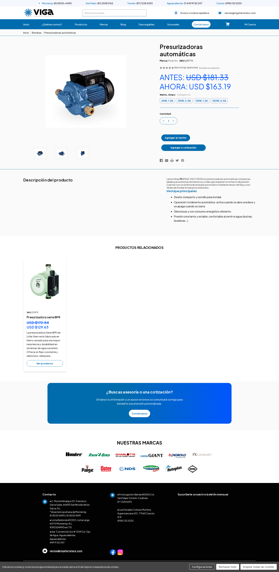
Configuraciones (202, 567)
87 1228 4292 (124, 501)
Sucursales (173, 24)
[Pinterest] (182, 160)
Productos (81, 24)
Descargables (147, 24)
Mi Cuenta (250, 24)
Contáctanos (201, 24)
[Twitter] (177, 160)
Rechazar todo (228, 567)
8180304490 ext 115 (61, 527)
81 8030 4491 (74, 515)
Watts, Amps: (175, 94)
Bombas (36, 32)
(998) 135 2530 (229, 3)
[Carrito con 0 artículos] (227, 24)
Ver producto (44, 363)
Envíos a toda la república (195, 12)
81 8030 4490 (57, 515)
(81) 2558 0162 (99, 3)
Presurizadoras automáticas (60, 32)
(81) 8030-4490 (57, 3)
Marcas (104, 24)
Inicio (26, 24)
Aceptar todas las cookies (258, 567)
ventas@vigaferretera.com (240, 12)
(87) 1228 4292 (140, 3)
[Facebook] (161, 160)
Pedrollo (173, 60)
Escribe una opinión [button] (209, 67)
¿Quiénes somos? (52, 24)
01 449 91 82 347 (184, 3)
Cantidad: (165, 113)
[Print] (172, 160)
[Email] (166, 160)
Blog (123, 24)
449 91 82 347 (57, 542)
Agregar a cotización (183, 147)
